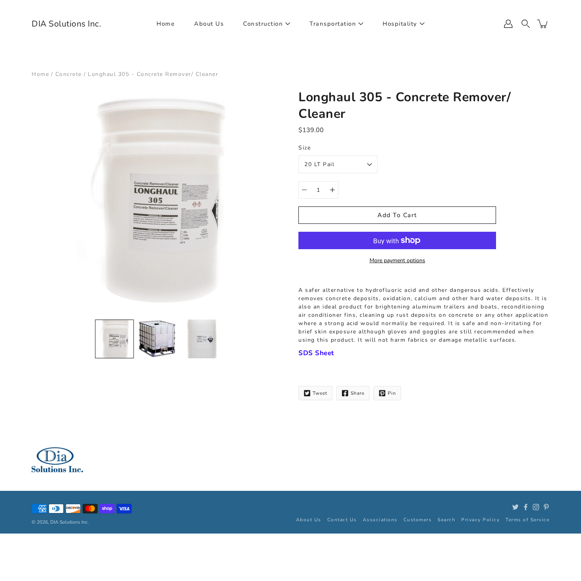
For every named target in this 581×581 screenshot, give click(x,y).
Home (166, 24)
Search (446, 520)
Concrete (68, 74)
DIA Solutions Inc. (66, 23)
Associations (380, 520)
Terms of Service (527, 520)
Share (357, 393)
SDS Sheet (316, 353)
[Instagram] (536, 507)
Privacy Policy (480, 520)
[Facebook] (526, 507)
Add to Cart (397, 215)
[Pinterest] (546, 507)
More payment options (397, 260)
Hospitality (400, 24)
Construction (263, 24)
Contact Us (342, 520)
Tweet (320, 393)
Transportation (332, 24)
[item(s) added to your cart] (543, 23)
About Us (209, 24)
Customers (418, 520)
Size (304, 147)
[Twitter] (515, 507)
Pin (392, 393)
